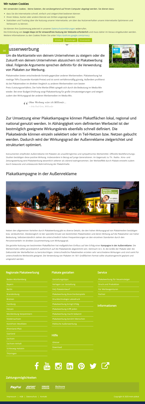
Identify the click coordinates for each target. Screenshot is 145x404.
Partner (101, 294)
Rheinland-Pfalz (14, 328)
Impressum (11, 396)
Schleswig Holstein (15, 348)
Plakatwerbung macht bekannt (66, 314)
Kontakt (43, 396)
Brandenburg (13, 294)
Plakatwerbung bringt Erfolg (65, 304)
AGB (21, 396)
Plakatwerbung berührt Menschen (68, 318)
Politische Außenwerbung (64, 323)
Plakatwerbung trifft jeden (64, 309)
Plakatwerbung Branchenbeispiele (68, 294)
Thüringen (12, 353)
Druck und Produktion (108, 284)
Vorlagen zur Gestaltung (63, 284)
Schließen (58, 40)
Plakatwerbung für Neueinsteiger (114, 279)
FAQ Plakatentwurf (61, 289)
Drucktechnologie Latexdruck (66, 299)
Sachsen (11, 338)
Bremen (10, 299)
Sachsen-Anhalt (14, 343)
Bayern (10, 284)
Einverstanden (85, 40)
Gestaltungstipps (60, 279)
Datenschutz (31, 396)
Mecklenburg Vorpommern (19, 314)
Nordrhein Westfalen (17, 323)
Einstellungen (71, 40)
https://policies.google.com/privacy (72, 35)
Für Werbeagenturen (108, 289)
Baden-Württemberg (16, 279)
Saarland (11, 333)
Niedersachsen (14, 318)
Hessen (10, 309)
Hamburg (11, 304)
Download (57, 347)
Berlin (9, 289)
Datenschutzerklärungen (63, 28)
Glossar (55, 342)
